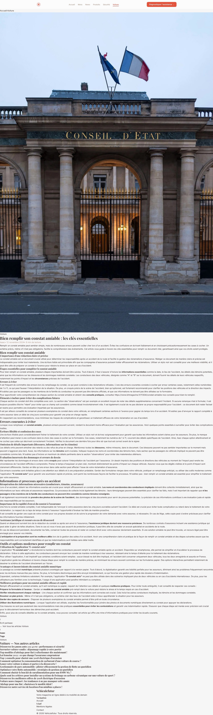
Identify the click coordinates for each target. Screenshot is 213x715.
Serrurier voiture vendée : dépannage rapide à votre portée (30, 649)
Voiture (116, 4)
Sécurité (106, 4)
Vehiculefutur (45, 691)
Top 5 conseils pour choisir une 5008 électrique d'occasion (31, 658)
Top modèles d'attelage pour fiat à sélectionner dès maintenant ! (33, 652)
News (87, 4)
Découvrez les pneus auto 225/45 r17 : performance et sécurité (32, 646)
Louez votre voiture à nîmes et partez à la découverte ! (28, 663)
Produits (96, 4)
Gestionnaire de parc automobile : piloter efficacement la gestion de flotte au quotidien (45, 666)
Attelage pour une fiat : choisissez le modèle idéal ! (26, 684)
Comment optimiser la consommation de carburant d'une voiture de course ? (40, 661)
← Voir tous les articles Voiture (14, 626)
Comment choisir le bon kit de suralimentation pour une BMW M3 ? (35, 672)
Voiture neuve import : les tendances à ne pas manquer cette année (34, 681)
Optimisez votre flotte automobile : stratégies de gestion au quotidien (36, 669)
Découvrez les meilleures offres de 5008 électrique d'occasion (32, 678)
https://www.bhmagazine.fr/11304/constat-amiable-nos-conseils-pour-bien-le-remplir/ (155, 395)
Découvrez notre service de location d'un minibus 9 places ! (31, 686)
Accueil (72, 4)
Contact (40, 710)
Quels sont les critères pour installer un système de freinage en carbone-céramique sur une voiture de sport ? (57, 675)
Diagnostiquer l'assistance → (161, 4)
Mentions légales (44, 706)
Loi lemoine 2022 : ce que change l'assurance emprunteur (30, 655)
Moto (80, 4)
